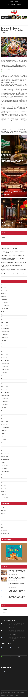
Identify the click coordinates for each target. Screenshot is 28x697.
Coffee (3, 513)
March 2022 (4, 418)
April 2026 (4, 296)
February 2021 (5, 445)
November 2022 (5, 395)
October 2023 (5, 366)
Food (3, 522)
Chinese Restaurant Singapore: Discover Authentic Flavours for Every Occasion (13, 259)
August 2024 (5, 337)
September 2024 (6, 334)
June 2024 (4, 343)
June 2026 (4, 290)
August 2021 (4, 433)
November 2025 (5, 305)
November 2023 (5, 363)
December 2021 (5, 427)
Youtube (16, 695)
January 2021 (5, 448)
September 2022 (5, 401)
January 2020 (5, 468)
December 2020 (5, 450)
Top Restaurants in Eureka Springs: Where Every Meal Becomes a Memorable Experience (13, 247)
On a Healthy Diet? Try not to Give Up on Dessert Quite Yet (7, 132)
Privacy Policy (13, 4)
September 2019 (5, 480)
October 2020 (5, 456)
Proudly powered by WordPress (6, 692)
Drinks (3, 519)
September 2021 (5, 430)
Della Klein (4, 194)
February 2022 (5, 421)
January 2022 (5, 424)
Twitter (7, 695)
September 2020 (5, 459)
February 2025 (5, 322)
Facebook (3, 695)
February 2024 (5, 354)
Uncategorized (5, 533)
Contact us (19, 4)
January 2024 (5, 357)
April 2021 (4, 439)
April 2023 (4, 381)
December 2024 (5, 328)
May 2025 (4, 314)
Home (8, 4)
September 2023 (5, 369)
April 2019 (4, 494)
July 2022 (4, 407)
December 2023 (5, 360)
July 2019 (4, 485)
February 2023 (5, 386)
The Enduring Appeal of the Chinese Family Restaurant (13, 255)
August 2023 (4, 372)
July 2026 (4, 287)
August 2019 (4, 483)
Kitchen (3, 524)
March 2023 (4, 384)
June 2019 (4, 488)
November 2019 (5, 474)
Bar (3, 507)
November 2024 (5, 331)
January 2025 (5, 325)
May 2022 (4, 413)
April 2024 (4, 349)
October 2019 (5, 477)
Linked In (11, 695)
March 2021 (4, 442)
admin (2, 34)
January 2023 (5, 389)
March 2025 (4, 319)
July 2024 (4, 340)
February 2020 (5, 465)
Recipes (4, 527)
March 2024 (4, 351)
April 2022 (4, 416)
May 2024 (4, 346)
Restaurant (4, 530)
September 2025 (5, 311)
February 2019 (5, 497)
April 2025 (4, 317)
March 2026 (4, 299)
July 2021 (4, 436)
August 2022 (4, 404)
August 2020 (4, 462)
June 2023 (4, 378)
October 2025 (5, 308)
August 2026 (4, 285)
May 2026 (4, 293)
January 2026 (5, 302)
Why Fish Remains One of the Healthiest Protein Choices (14, 262)
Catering (4, 510)
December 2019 (5, 471)
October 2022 (5, 398)
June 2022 (4, 410)
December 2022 (5, 392)
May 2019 (4, 491)
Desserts (4, 516)
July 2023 (4, 375)
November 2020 (5, 453)
